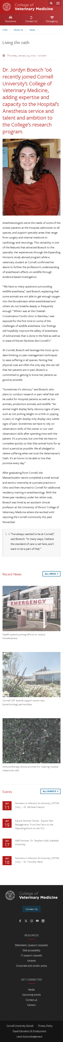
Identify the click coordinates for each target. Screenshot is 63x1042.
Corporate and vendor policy (31, 965)
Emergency (52, 21)
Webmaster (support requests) (31, 945)
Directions (10, 21)
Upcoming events (31, 994)
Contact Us (31, 21)
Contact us (31, 999)
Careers (31, 1004)
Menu (58, 3)
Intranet (31, 960)
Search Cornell (51, 3)
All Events (50, 791)
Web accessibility (31, 950)
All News (51, 573)
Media (31, 989)
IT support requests (31, 955)
